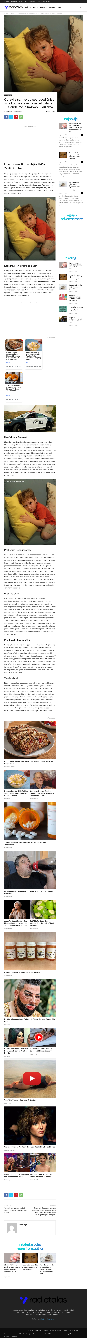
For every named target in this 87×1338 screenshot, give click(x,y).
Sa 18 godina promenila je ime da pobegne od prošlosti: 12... (76, 309)
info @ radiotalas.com (47, 1319)
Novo (34, 7)
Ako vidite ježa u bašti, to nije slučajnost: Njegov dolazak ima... (75, 287)
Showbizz (52, 7)
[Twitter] (11, 117)
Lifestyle (42, 7)
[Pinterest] (16, 117)
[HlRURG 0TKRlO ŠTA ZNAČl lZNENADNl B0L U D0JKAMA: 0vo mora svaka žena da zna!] (12, 1258)
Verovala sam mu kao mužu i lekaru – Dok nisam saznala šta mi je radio (16, 1210)
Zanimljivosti (8, 95)
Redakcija (9, 111)
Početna (28, 7)
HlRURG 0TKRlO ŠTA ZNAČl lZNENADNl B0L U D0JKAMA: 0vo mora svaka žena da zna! (75, 127)
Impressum (14, 1)
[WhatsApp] (21, 117)
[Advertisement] (30, 142)
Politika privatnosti (30, 1)
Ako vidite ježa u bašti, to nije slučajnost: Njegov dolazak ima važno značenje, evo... (74, 186)
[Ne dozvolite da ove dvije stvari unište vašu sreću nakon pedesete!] (30, 1258)
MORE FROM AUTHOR (30, 1249)
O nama (6, 1)
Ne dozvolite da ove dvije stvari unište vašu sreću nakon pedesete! (30, 1267)
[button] (80, 7)
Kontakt (21, 1)
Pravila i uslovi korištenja (44, 1)
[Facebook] (6, 117)
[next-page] (9, 1277)
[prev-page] (5, 1277)
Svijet (59, 7)
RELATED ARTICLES (30, 1244)
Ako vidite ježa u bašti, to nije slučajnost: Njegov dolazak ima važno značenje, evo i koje (47, 1269)
